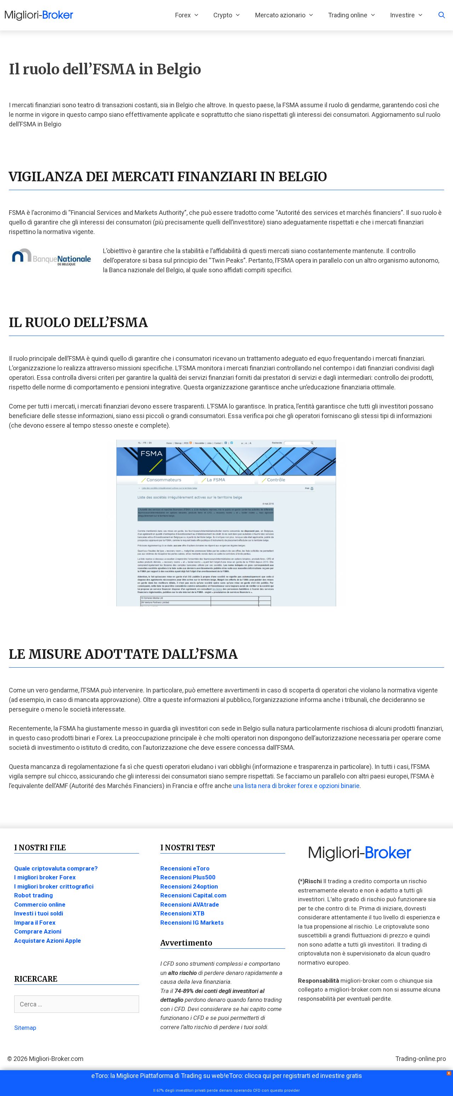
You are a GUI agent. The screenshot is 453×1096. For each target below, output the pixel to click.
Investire (402, 15)
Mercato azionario (280, 15)
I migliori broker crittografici (53, 886)
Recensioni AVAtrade (189, 904)
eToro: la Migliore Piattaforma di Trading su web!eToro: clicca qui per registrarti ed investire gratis (226, 1075)
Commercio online (39, 904)
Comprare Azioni (37, 931)
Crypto (222, 15)
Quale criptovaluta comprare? (56, 868)
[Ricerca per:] (76, 1004)
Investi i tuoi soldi (38, 913)
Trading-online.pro (420, 1058)
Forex (183, 15)
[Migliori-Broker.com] (41, 15)
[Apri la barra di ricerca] (442, 15)
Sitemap (25, 1027)
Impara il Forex (35, 922)
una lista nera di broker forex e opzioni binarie (296, 785)
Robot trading (33, 895)
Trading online (347, 15)
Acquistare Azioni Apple (47, 940)
